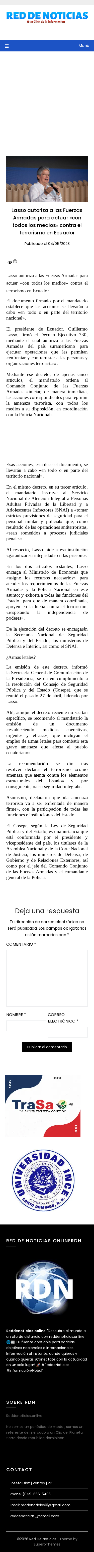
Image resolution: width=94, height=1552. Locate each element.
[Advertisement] (47, 101)
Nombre (16, 1015)
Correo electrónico (63, 1018)
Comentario (21, 944)
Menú (83, 45)
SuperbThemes (47, 1544)
